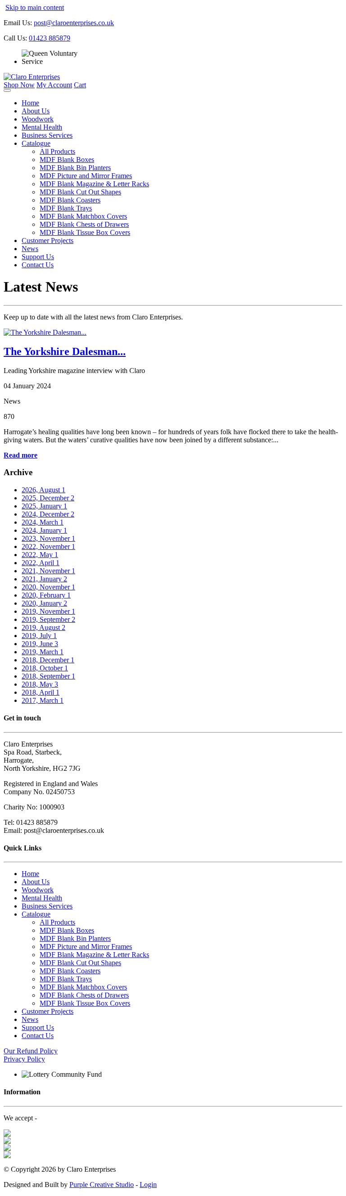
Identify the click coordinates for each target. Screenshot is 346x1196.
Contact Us (38, 265)
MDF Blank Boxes (67, 159)
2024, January (44, 530)
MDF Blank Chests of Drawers (84, 224)
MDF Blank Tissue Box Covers (85, 232)
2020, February (46, 595)
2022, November (48, 546)
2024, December (48, 514)
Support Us (38, 257)
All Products (57, 151)
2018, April (40, 692)
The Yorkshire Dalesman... (65, 351)
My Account (54, 85)
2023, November (48, 538)
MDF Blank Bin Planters (75, 167)
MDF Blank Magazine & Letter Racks (94, 184)
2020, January (44, 603)
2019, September (48, 619)
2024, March (43, 522)
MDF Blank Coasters (70, 200)
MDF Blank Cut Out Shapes (80, 192)
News (30, 248)
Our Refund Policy (31, 1051)
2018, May (40, 684)
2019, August (43, 627)
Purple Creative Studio (101, 1184)
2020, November (48, 587)
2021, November (48, 571)
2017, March (43, 700)
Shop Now (19, 85)
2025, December (48, 498)
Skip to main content (34, 7)
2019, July (39, 635)
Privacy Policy (24, 1059)
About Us (36, 111)
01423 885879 (49, 38)
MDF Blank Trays (66, 208)
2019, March (43, 652)
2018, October (45, 668)
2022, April (40, 563)
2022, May (40, 554)
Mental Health (42, 127)
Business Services (47, 135)
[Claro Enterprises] (32, 77)
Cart (80, 85)
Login (148, 1184)
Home (30, 103)
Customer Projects (47, 240)
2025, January (44, 506)
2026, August (43, 490)
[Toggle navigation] (7, 90)
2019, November (48, 611)
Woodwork (38, 119)
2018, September (48, 676)
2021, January (44, 579)
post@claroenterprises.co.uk (74, 23)
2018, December (48, 660)
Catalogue (36, 143)
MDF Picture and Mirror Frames (86, 176)
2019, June (40, 643)
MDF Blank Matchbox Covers (83, 216)
